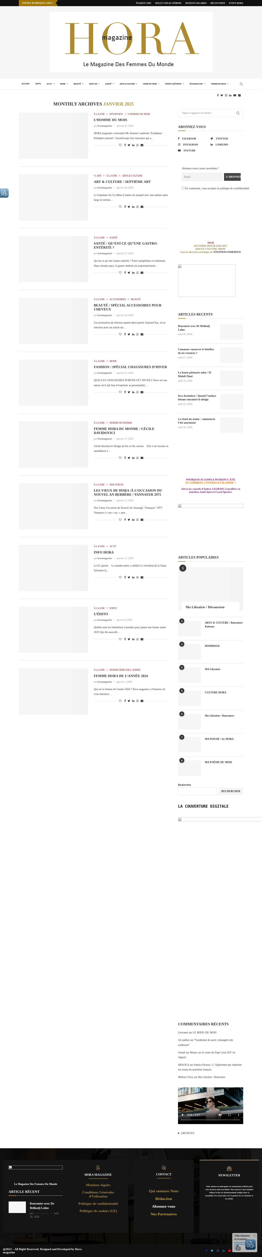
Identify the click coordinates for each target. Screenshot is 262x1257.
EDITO (38, 84)
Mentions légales (98, 1185)
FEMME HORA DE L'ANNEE (125, 669)
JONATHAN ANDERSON (227, 252)
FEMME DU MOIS (218, 84)
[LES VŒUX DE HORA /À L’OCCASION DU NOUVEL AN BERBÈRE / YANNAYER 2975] (53, 506)
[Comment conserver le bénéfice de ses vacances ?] (231, 355)
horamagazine (105, 125)
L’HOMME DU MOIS (110, 120)
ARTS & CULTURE (127, 84)
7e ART (97, 175)
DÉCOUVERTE (217, 3)
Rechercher (184, 784)
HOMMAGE (212, 646)
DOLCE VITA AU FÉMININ (168, 3)
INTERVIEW (116, 114)
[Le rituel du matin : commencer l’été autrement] (231, 425)
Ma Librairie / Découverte (205, 607)
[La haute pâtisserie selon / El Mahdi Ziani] (231, 378)
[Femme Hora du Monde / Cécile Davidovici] (53, 444)
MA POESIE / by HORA (219, 739)
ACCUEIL (26, 84)
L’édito (101, 614)
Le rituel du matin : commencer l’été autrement (196, 421)
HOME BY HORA (150, 84)
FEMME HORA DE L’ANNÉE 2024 (121, 676)
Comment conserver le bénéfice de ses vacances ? (196, 351)
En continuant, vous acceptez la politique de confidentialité (216, 188)
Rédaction (163, 1198)
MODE (62, 84)
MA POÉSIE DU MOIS (218, 762)
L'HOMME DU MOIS (139, 114)
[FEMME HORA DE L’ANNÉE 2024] (53, 691)
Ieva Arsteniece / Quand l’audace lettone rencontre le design (197, 397)
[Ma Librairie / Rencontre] (189, 721)
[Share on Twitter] (129, 145)
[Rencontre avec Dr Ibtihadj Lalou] (231, 332)
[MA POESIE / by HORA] (189, 745)
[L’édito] (53, 630)
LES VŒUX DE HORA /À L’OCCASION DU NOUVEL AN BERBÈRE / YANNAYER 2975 (128, 492)
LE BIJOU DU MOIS (205, 1032)
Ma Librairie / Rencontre (219, 715)
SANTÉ (108, 84)
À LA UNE (99, 114)
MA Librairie (212, 669)
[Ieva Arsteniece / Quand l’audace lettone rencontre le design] (231, 401)
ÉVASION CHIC (144, 3)
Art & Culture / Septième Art (122, 182)
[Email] (239, 95)
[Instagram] (226, 95)
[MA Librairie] (189, 675)
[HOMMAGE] (189, 652)
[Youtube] (234, 95)
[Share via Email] (142, 145)
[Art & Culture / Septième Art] (53, 197)
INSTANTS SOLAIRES (196, 3)
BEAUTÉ (77, 84)
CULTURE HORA (215, 692)
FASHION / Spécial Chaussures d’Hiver (130, 367)
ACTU (49, 84)
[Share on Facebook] (125, 145)
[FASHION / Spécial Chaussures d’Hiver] (53, 383)
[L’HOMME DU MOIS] (53, 136)
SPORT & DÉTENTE (173, 84)
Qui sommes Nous (164, 1191)
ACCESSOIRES (118, 299)
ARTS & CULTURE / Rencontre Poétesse (224, 624)
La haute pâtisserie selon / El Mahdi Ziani (194, 374)
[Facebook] (218, 95)
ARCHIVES (187, 1133)
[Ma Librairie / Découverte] (210, 589)
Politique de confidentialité (98, 1204)
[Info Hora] (53, 568)
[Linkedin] (230, 95)
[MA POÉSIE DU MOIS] (189, 768)
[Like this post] (120, 145)
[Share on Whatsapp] (137, 145)
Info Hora (104, 552)
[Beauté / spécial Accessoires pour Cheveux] (53, 321)
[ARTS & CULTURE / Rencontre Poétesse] (189, 628)
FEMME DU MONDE (121, 422)
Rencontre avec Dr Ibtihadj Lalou (194, 328)
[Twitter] (222, 95)
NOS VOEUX (116, 484)
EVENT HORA (236, 3)
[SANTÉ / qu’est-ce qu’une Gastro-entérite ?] (53, 259)
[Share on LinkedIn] (133, 145)
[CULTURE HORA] (189, 698)
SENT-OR (93, 84)
